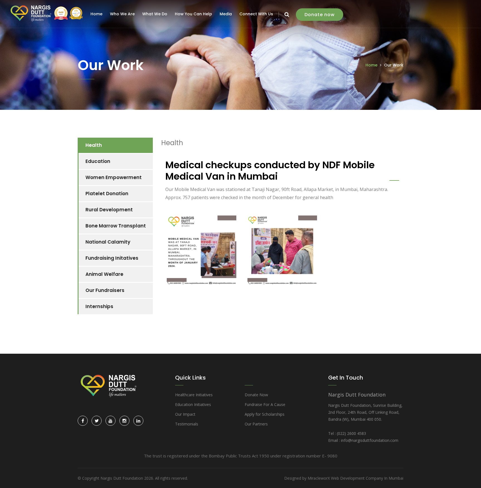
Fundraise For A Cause (265, 404)
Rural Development (109, 209)
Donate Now (256, 394)
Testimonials (186, 424)
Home (96, 14)
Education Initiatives (193, 404)
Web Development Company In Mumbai (367, 478)
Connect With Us (256, 14)
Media (226, 14)
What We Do (154, 14)
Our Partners (256, 424)
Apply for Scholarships (264, 414)
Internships (99, 306)
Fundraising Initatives (111, 258)
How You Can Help (193, 14)
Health (93, 145)
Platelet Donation (106, 193)
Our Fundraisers (104, 290)
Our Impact (185, 414)
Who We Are (122, 14)
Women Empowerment (113, 177)
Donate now (320, 14)
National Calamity (107, 242)
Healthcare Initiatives (194, 394)
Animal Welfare (104, 274)
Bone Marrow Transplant (115, 225)
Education (97, 161)
